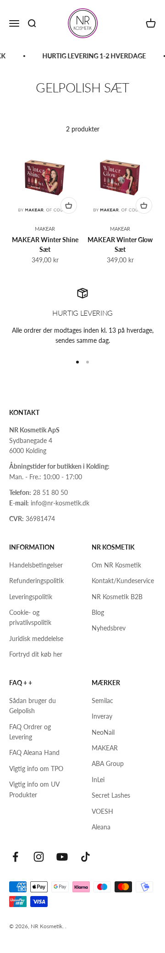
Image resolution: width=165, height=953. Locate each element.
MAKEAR (45, 229)
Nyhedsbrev (109, 628)
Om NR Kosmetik (116, 565)
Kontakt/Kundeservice (123, 580)
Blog (98, 612)
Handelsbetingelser (36, 565)
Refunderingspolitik (36, 580)
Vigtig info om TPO (36, 768)
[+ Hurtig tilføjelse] (68, 205)
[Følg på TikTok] (85, 857)
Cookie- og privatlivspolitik (30, 617)
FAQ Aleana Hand (34, 752)
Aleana (101, 827)
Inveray (102, 716)
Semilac (102, 700)
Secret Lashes (111, 795)
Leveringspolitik (30, 597)
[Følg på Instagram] (39, 857)
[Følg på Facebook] (15, 857)
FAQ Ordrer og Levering (30, 732)
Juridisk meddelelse (36, 638)
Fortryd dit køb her (35, 654)
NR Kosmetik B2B (117, 597)
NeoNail (103, 732)
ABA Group (108, 763)
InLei (98, 779)
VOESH (102, 811)
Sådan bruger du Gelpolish (32, 706)
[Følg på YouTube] (62, 857)
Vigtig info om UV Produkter (34, 789)
